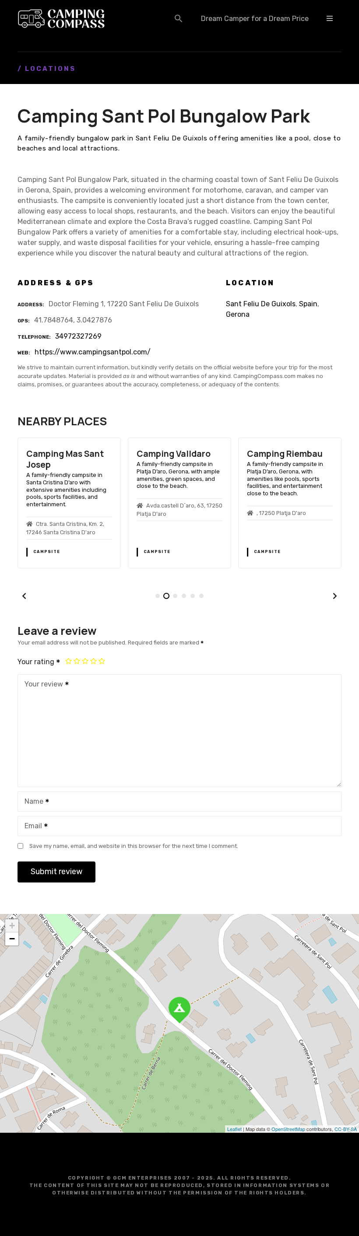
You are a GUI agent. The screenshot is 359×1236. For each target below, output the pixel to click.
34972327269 (78, 336)
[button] (178, 18)
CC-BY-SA (345, 1128)
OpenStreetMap (288, 1128)
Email (31, 827)
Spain (308, 304)
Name (31, 802)
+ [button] (12, 925)
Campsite (46, 552)
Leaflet (234, 1128)
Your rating (37, 662)
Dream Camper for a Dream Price (255, 18)
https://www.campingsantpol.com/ (93, 352)
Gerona (238, 314)
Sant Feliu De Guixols (261, 304)
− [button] (12, 938)
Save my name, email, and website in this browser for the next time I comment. (133, 846)
